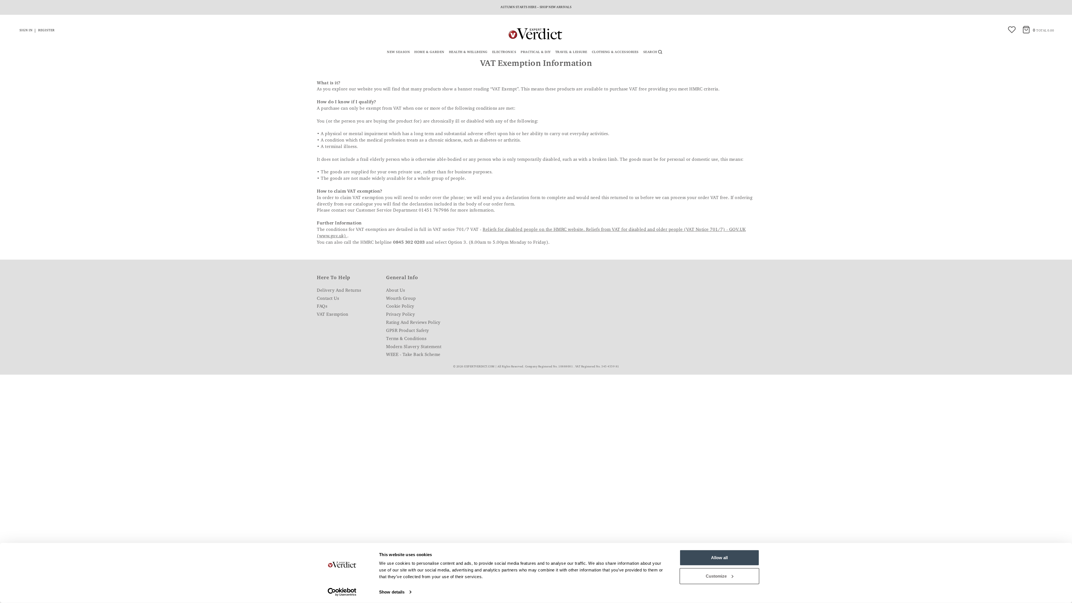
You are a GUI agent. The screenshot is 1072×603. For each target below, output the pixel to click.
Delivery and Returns (339, 290)
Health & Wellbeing (468, 52)
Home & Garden (429, 52)
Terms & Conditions (406, 339)
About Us (395, 290)
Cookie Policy (400, 306)
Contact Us (328, 298)
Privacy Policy (400, 314)
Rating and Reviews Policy (413, 322)
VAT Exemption (332, 314)
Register (46, 30)
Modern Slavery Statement (413, 347)
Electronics (504, 52)
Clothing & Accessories (615, 52)
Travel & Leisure (571, 52)
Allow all (719, 557)
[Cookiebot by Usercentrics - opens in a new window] (342, 592)
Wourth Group (401, 298)
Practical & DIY (536, 52)
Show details (392, 592)
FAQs (322, 306)
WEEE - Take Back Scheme (413, 355)
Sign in (26, 30)
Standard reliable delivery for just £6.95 (536, 7)
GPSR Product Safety (407, 331)
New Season (398, 52)
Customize (716, 575)
